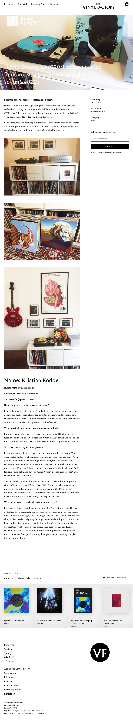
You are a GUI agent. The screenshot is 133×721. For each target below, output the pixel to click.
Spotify (8, 653)
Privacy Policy (9, 713)
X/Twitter (9, 661)
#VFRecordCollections (15, 113)
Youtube (8, 649)
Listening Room (12, 689)
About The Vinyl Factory (17, 668)
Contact (41, 713)
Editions (8, 677)
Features (9, 681)
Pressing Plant (38, 3)
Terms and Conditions (26, 713)
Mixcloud (9, 657)
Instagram (9, 644)
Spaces (54, 3)
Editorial (22, 3)
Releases (8, 3)
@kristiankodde (26, 387)
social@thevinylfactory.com (50, 130)
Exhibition (9, 693)
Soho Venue (10, 672)
